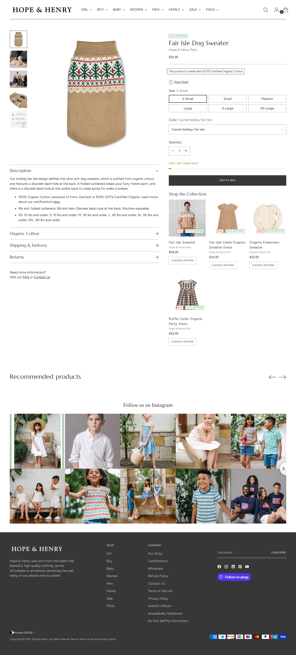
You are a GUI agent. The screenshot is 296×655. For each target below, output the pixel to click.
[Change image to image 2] (18, 59)
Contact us (42, 277)
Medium (267, 99)
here (57, 202)
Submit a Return (159, 606)
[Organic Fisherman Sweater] (267, 218)
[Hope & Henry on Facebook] (219, 567)
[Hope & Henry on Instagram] (226, 567)
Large (188, 108)
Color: (190, 120)
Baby (110, 569)
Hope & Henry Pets (183, 50)
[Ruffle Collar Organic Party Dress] (187, 294)
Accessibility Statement (165, 613)
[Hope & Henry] (42, 9)
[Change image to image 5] (18, 119)
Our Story (155, 554)
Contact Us (156, 584)
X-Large (227, 108)
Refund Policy (158, 576)
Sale (110, 598)
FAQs (111, 606)
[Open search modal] (265, 9)
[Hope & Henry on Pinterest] (240, 567)
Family (111, 591)
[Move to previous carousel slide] (272, 377)
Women (112, 576)
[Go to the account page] (274, 9)
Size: (178, 91)
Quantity (175, 142)
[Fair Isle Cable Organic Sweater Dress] (227, 218)
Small (227, 99)
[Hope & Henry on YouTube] (247, 567)
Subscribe (278, 552)
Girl (109, 554)
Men (110, 584)
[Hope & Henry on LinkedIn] (233, 567)
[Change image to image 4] (18, 99)
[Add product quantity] (186, 151)
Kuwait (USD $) (23, 632)
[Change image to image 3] (18, 79)
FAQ (26, 277)
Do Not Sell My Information (168, 621)
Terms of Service (160, 591)
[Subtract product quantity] (173, 151)
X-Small (187, 99)
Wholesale (155, 569)
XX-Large (267, 108)
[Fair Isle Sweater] (187, 218)
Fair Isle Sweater (182, 242)
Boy (109, 561)
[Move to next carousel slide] (282, 377)
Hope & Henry (40, 639)
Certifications (158, 561)
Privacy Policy (158, 598)
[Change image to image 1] (18, 39)
